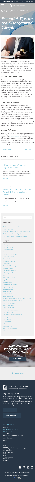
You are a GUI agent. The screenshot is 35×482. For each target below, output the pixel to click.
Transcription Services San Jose (11, 317)
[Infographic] (6, 245)
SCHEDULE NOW (19, 1)
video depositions (14, 137)
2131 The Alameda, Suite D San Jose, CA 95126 (10, 430)
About (4, 454)
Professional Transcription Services (12, 301)
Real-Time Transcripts (9, 303)
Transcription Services (9, 312)
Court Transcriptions (8, 256)
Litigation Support (8, 289)
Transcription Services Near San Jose (13, 314)
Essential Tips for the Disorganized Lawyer (17, 23)
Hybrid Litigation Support (10, 273)
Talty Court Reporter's (9, 307)
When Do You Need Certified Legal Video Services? (17, 231)
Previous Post (7, 149)
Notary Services (7, 294)
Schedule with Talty (8, 452)
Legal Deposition (27, 10)
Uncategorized (7, 321)
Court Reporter (7, 252)
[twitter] (24, 467)
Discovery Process (8, 268)
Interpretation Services (9, 277)
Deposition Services (15, 10)
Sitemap (15, 475)
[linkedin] (32, 467)
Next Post (28, 149)
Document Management (10, 270)
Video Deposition (7, 326)
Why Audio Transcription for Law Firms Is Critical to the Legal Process (17, 192)
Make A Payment (11, 415)
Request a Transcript (8, 447)
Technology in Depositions (10, 310)
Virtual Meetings (7, 331)
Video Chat (6, 324)
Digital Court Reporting (9, 266)
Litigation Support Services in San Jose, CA (14, 449)
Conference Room (8, 247)
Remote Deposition (8, 305)
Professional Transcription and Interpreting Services (17, 298)
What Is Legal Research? (9, 229)
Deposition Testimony (9, 261)
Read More (5, 178)
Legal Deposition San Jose (10, 284)
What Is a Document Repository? (12, 227)
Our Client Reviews (8, 457)
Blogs (4, 455)
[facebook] (20, 467)
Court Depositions (8, 249)
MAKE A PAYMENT (7, 1)
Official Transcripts (7, 12)
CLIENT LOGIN (29, 1)
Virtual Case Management (10, 328)
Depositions (6, 263)
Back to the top (19, 373)
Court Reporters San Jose (10, 254)
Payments (5, 460)
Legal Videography (8, 287)
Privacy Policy (8, 475)
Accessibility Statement (23, 475)
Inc (4, 275)
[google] (28, 467)
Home (4, 445)
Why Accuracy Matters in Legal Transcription (15, 236)
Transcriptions (7, 319)
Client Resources (7, 450)
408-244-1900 (8, 424)
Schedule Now (17, 359)
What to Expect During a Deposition (13, 234)
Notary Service (7, 291)
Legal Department (8, 280)
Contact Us (10, 410)
